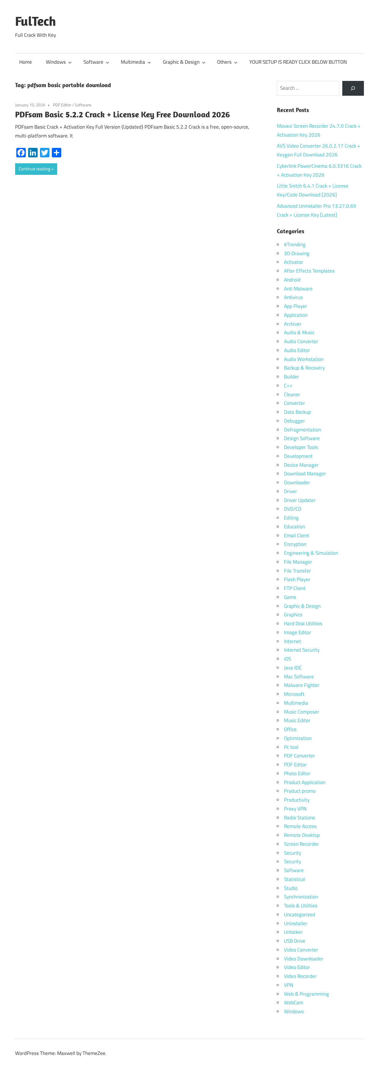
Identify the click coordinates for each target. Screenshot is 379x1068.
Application (296, 315)
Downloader (297, 482)
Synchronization (301, 897)
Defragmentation (302, 430)
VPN (288, 985)
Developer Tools (301, 447)
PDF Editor (62, 105)
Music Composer (301, 712)
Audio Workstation (304, 359)
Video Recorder (300, 976)
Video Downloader (303, 959)
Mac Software (299, 676)
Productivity (296, 800)
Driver (290, 491)
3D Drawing (296, 253)
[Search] (353, 88)
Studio (291, 888)
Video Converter (301, 950)
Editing (291, 518)
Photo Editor (297, 773)
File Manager (298, 562)
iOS (287, 659)
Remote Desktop (302, 835)
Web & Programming (306, 994)
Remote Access (300, 826)
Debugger (294, 421)
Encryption (295, 544)
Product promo (300, 791)
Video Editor (297, 967)
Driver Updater (300, 500)
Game (290, 597)
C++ (288, 385)
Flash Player (297, 579)
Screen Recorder (301, 844)
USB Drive (294, 941)
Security (292, 853)
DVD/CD (292, 509)
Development (298, 456)
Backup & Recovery (304, 368)
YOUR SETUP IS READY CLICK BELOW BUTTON (298, 62)
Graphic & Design (181, 62)
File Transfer (297, 571)
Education (294, 526)
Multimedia (133, 62)
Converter (294, 403)
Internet (292, 641)
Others (224, 62)
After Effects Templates (309, 271)
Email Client (296, 535)
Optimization (297, 738)
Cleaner (292, 394)
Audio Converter (301, 341)
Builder (291, 376)
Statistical (294, 879)
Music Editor (297, 720)
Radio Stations (299, 817)
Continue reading (34, 168)
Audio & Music (299, 332)
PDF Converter (299, 756)
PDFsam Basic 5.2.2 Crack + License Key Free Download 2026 (122, 114)
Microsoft (294, 694)
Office (290, 729)
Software (93, 62)
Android (292, 280)
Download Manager (305, 473)
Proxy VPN (295, 809)
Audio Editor (297, 350)
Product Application (304, 782)
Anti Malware (298, 288)
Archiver (292, 324)
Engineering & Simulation (311, 553)
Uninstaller (295, 923)
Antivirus (293, 297)
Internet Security (301, 650)
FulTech (35, 21)
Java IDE (292, 668)
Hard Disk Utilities (303, 623)
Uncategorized (299, 914)
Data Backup (297, 412)
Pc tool (291, 747)
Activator (293, 262)
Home (25, 62)
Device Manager (301, 465)
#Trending (295, 244)
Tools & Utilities (300, 905)
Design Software (302, 438)
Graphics (293, 614)
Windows (56, 62)
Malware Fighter (301, 685)
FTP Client (295, 588)
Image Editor (297, 632)
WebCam (293, 1002)
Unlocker (293, 932)
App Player (295, 306)
